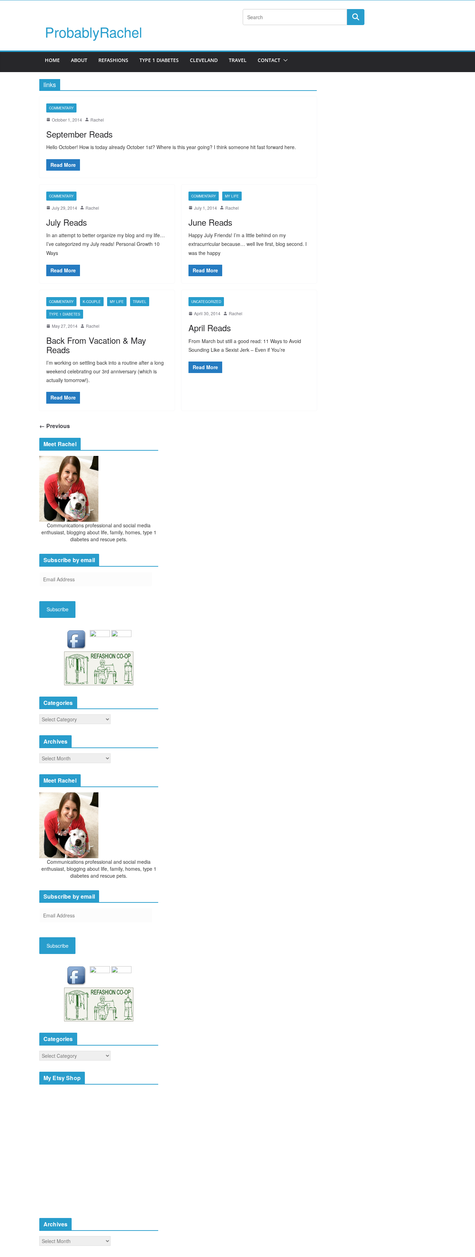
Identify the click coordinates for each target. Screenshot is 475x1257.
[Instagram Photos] (100, 639)
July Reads (66, 222)
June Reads (210, 222)
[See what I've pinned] (121, 639)
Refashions (113, 60)
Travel (238, 60)
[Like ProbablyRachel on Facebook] (78, 639)
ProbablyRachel (93, 31)
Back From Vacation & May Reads (96, 344)
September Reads (79, 134)
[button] (284, 60)
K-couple (92, 301)
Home (52, 60)
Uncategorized (206, 301)
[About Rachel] (68, 487)
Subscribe (58, 609)
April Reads (209, 327)
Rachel (97, 120)
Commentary (61, 108)
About (79, 60)
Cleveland (204, 60)
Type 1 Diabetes (159, 60)
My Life (232, 196)
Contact (269, 60)
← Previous (54, 426)
